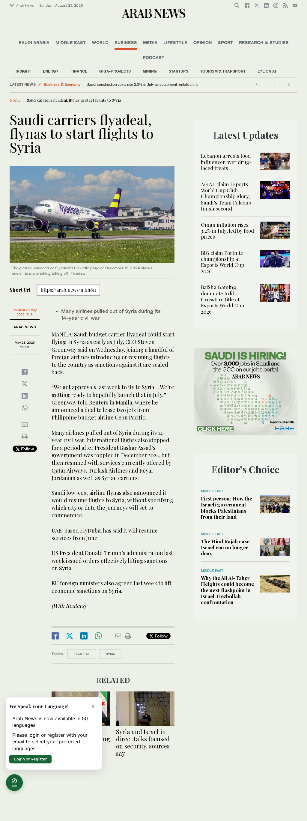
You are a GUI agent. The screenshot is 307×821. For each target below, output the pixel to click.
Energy (50, 71)
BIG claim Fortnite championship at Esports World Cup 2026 (222, 261)
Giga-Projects (115, 71)
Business (126, 42)
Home (15, 100)
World (100, 42)
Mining (150, 71)
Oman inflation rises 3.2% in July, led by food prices (227, 230)
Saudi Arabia (34, 42)
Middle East (70, 42)
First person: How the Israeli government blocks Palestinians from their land (226, 507)
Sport (225, 42)
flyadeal (82, 654)
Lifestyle (175, 42)
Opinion (202, 42)
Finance (78, 71)
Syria (110, 654)
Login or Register (30, 759)
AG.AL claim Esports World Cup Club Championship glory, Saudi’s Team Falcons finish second (226, 196)
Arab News (25, 5)
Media (150, 42)
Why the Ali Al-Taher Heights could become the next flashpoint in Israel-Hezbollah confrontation (227, 590)
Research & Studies (264, 42)
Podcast (153, 57)
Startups (178, 71)
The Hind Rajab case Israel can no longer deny (225, 547)
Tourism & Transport (223, 71)
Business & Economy (62, 84)
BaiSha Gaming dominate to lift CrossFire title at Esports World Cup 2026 (222, 299)
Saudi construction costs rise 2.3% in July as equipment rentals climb (143, 84)
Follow (27, 448)
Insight (23, 71)
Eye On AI (267, 71)
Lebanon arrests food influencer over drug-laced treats (226, 161)
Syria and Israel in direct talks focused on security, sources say (143, 742)
